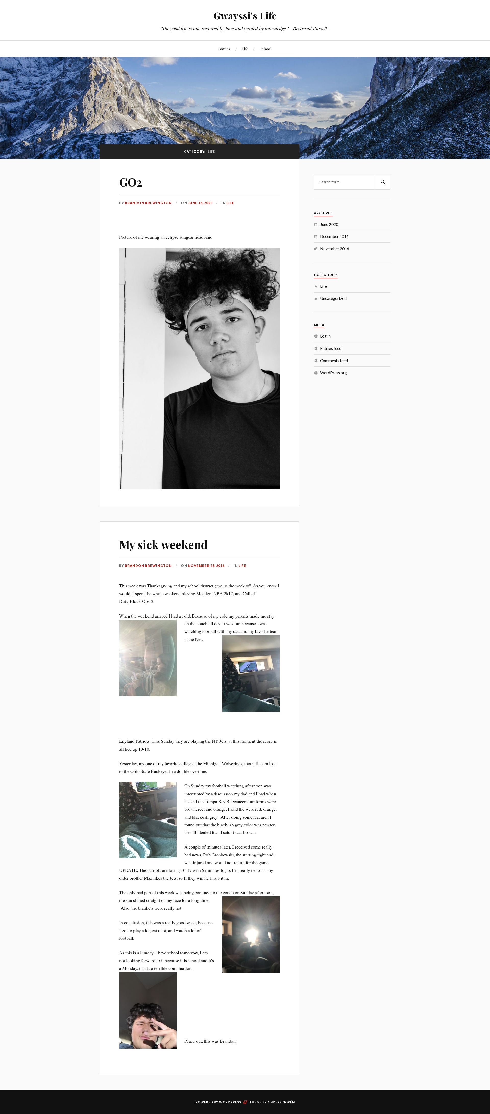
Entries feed (330, 348)
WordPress (230, 1102)
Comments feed (334, 360)
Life (245, 48)
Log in (325, 335)
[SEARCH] (382, 182)
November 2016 (334, 248)
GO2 (130, 181)
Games (224, 48)
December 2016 (334, 236)
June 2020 (329, 224)
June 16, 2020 (200, 203)
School (266, 48)
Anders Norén (281, 1102)
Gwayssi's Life (245, 15)
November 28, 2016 (206, 566)
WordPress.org (333, 372)
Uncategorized (333, 298)
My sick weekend (163, 544)
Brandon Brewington (148, 203)
